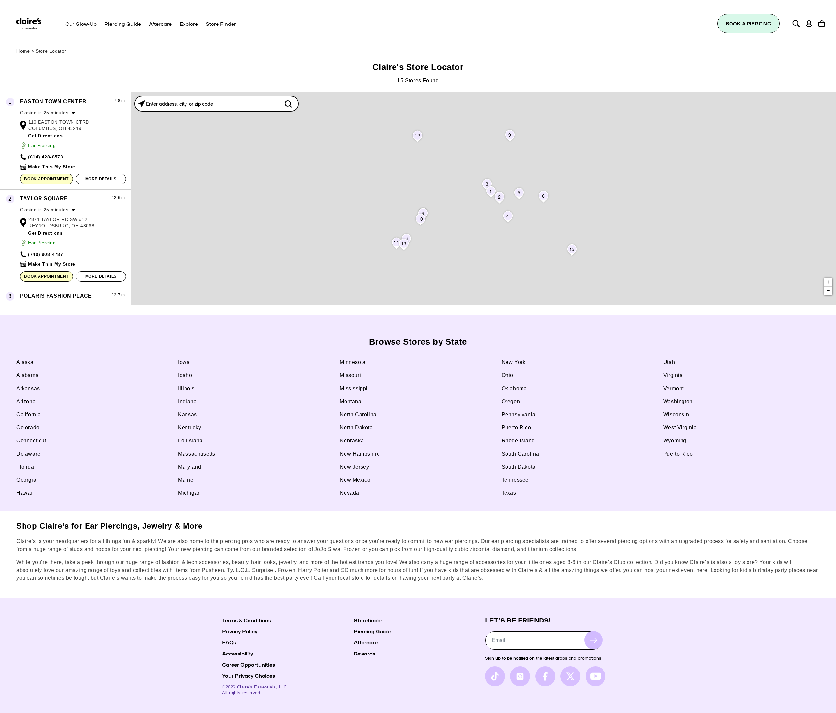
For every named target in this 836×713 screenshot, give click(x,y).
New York (514, 362)
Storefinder (368, 619)
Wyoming (674, 440)
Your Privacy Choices (248, 675)
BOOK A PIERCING (749, 23)
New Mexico (355, 480)
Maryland (189, 467)
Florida (25, 467)
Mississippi (354, 388)
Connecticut (31, 440)
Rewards (364, 653)
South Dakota (519, 467)
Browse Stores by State (418, 342)
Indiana (187, 401)
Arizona (26, 401)
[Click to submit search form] (288, 104)
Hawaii (25, 493)
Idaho (185, 375)
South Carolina (520, 453)
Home (23, 51)
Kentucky (189, 427)
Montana (350, 401)
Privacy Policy (239, 631)
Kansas (187, 414)
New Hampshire (360, 453)
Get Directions (45, 135)
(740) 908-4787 (45, 254)
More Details (101, 179)
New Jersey (354, 467)
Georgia (26, 480)
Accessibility (237, 653)
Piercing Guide (372, 631)
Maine (185, 480)
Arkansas (28, 388)
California (28, 414)
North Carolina (358, 414)
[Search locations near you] (141, 103)
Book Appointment (46, 179)
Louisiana (190, 440)
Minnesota (352, 362)
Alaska (25, 362)
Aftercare (366, 642)
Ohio (507, 375)
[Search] (796, 23)
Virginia (673, 375)
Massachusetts (196, 453)
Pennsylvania (519, 414)
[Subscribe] (593, 640)
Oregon (511, 401)
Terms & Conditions (246, 619)
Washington (678, 401)
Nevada (349, 493)
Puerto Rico (516, 427)
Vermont (673, 388)
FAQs (229, 642)
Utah (669, 362)
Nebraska (352, 440)
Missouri (350, 375)
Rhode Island (518, 440)
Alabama (27, 375)
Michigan (189, 493)
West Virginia (680, 427)
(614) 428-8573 (45, 156)
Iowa (184, 362)
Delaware (28, 453)
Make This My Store (51, 166)
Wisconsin (676, 414)
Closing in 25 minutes (44, 112)
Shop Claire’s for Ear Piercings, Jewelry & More (109, 526)
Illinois (186, 388)
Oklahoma (514, 388)
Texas (509, 493)
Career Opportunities (248, 664)
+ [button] (828, 282)
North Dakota (356, 427)
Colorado (28, 427)
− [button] (828, 291)
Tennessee (515, 480)
